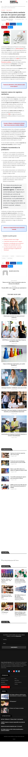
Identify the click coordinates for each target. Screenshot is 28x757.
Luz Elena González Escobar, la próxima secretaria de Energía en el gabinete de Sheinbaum (13, 248)
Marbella (3, 682)
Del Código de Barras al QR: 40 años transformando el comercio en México (20, 597)
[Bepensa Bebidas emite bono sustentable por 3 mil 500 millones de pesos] (21, 606)
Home (14, 739)
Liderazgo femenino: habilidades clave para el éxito (14, 387)
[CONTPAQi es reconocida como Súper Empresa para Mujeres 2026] (14, 329)
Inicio (2, 6)
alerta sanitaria (20, 48)
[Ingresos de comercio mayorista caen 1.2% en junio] (5, 455)
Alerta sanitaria (5, 256)
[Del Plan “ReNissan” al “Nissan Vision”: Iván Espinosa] (7, 573)
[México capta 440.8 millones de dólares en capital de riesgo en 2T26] (5, 470)
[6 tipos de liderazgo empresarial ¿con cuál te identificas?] (14, 353)
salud (17, 58)
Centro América (18, 682)
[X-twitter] (11, 671)
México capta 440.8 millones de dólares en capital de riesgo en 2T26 (18, 469)
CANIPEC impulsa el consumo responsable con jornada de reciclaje (20, 580)
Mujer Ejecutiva (9, 19)
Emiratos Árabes (4, 680)
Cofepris (12, 256)
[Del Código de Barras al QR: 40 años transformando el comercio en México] (21, 589)
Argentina (3, 678)
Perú (16, 678)
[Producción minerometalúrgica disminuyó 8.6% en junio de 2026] (5, 463)
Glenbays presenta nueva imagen (11, 239)
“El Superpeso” (4, 612)
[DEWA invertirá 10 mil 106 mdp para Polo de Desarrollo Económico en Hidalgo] (5, 486)
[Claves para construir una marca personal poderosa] (14, 305)
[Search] (26, 2)
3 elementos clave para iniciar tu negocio (13, 241)
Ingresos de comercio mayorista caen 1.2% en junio (17, 454)
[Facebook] (9, 671)
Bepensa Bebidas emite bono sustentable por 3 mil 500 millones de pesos (20, 613)
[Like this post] (7, 24)
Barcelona (17, 680)
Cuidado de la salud (20, 256)
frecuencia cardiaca (6, 62)
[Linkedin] (16, 671)
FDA (9, 114)
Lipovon (3, 258)
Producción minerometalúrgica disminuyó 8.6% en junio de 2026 (17, 461)
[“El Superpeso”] (7, 606)
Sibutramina (10, 258)
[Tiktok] (19, 671)
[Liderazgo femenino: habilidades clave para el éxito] (14, 377)
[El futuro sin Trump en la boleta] (5, 710)
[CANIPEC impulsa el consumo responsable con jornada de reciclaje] (21, 573)
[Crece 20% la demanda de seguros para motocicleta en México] (5, 478)
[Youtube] (14, 671)
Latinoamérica (4, 684)
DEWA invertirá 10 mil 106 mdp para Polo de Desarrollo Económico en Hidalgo (18, 486)
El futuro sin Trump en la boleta (17, 708)
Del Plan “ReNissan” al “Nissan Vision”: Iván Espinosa (6, 580)
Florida (16, 684)
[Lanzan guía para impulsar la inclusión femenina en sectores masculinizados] (14, 423)
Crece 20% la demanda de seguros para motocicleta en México (18, 477)
